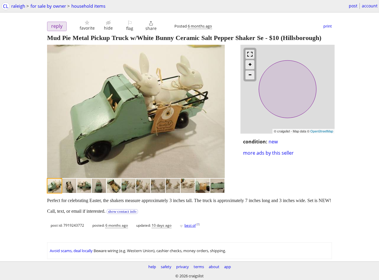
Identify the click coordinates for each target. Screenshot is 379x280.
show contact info (122, 211)
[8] (158, 185)
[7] (143, 185)
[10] (187, 185)
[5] (113, 185)
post (353, 6)
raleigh (18, 6)
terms (199, 266)
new (273, 141)
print (327, 26)
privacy (182, 266)
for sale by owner (48, 6)
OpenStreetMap (321, 131)
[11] (202, 185)
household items (88, 6)
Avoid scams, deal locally (71, 250)
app (227, 266)
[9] (173, 185)
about (214, 266)
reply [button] (56, 26)
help (152, 266)
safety (166, 266)
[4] (98, 185)
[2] (69, 185)
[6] (128, 185)
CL (5, 6)
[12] (217, 185)
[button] (87, 25)
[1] (54, 185)
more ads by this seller (268, 153)
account (370, 6)
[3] (84, 185)
